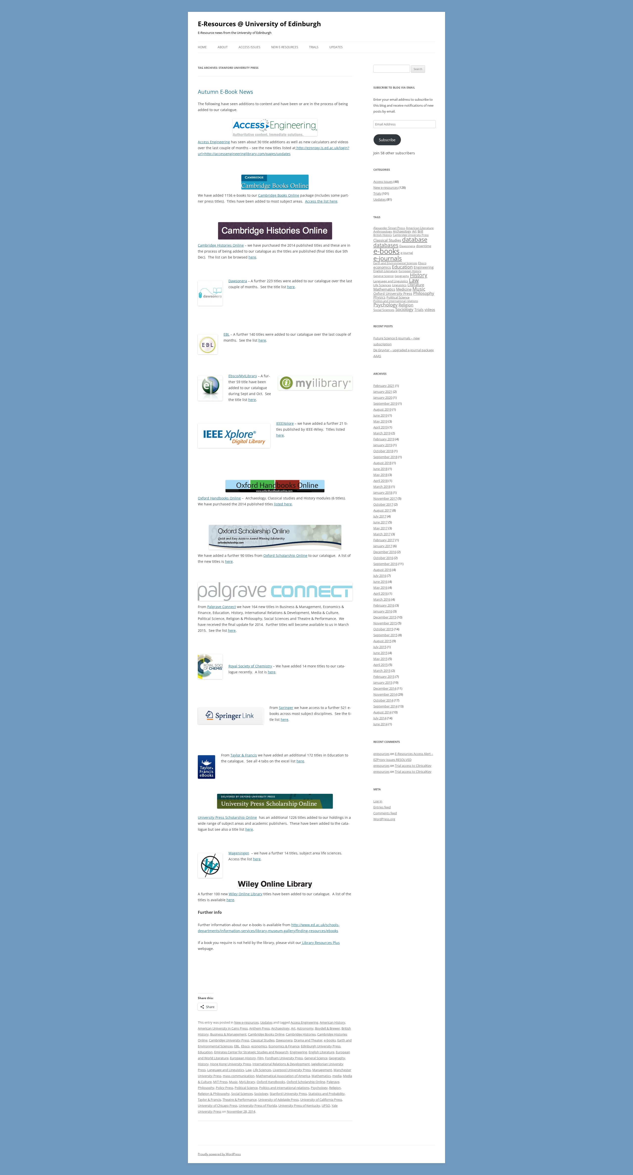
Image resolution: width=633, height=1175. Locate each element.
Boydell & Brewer (327, 1028)
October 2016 (383, 558)
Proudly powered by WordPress (219, 1154)
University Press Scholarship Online (227, 817)
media (336, 1076)
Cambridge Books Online (278, 195)
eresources (381, 754)
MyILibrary (247, 1082)
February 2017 (383, 540)
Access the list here (321, 201)
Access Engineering (214, 142)
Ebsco (245, 1046)
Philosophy (206, 1087)
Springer (286, 707)
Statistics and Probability (326, 1093)
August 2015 (382, 641)
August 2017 (382, 510)
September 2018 (385, 457)
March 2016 (381, 599)
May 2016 (380, 587)
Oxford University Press (392, 293)
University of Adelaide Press (278, 1099)
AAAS (377, 356)
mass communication (238, 1076)
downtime (423, 246)
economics (259, 1046)
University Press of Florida (258, 1105)
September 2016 (385, 564)
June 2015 (380, 653)
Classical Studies (262, 1040)
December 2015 (384, 617)
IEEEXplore (285, 423)
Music (233, 1082)
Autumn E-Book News (225, 91)
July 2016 (379, 575)
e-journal (407, 253)
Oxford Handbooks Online (219, 498)
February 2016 (383, 605)
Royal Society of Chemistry (250, 666)
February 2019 (383, 439)
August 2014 (382, 712)
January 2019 (382, 445)
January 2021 (382, 391)
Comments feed (385, 813)
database (414, 239)
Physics (379, 297)
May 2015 (380, 659)
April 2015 (380, 664)
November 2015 (385, 623)
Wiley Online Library (245, 894)
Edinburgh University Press (320, 1046)
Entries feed (382, 807)
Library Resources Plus (320, 942)
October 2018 (383, 451)
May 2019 (380, 421)
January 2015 (382, 682)
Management (322, 1070)
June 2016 (380, 581)
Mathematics (321, 1076)
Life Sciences (262, 1070)
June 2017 (380, 522)
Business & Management (228, 1034)
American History (332, 1022)
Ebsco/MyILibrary (242, 376)
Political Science (246, 1087)
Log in (377, 801)
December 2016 (384, 552)
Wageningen (238, 853)
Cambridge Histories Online (221, 245)
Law (248, 1070)
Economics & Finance (284, 1046)
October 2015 (383, 629)
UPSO (326, 1105)
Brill (420, 231)
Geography (337, 1058)
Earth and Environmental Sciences (395, 263)
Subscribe (387, 139)
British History (382, 235)
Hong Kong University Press (230, 1064)
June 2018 (380, 469)
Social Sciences (242, 1093)
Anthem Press (259, 1028)
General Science (315, 1058)
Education (205, 1052)
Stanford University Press (288, 1093)
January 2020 (382, 397)
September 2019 (385, 403)
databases (385, 245)
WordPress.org (384, 819)
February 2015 (383, 676)
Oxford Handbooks (271, 1082)
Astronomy (305, 1028)
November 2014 (385, 694)
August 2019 (382, 409)
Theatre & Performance (240, 1099)
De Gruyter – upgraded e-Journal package (403, 350)
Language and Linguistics (225, 1070)
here (252, 257)
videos (430, 309)
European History (243, 1058)
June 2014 (380, 724)
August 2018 (382, 463)
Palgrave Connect (221, 606)
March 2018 (381, 486)
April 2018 (380, 480)
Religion (335, 1087)
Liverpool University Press (292, 1070)
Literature (415, 284)
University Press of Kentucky (299, 1105)
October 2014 (383, 700)
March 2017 (381, 534)
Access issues (249, 47)
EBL (226, 334)
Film (260, 1058)
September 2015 (385, 635)
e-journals (387, 258)
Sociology (261, 1093)
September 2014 (385, 706)
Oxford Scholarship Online (285, 555)
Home (202, 47)
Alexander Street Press (389, 228)
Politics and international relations (284, 1087)
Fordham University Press (284, 1058)
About (223, 47)
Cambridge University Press (229, 1040)
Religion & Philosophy (214, 1093)
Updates (336, 47)
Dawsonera (237, 281)
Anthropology (382, 231)
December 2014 (384, 688)
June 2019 (380, 415)
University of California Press (321, 1099)
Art (293, 1028)
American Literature (420, 228)
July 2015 (379, 647)
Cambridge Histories (301, 1034)
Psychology (319, 1087)
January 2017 (382, 546)
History (203, 1064)
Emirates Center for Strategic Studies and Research (251, 1052)
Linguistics (399, 285)
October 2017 (383, 504)
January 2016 (382, 611)
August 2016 (382, 569)
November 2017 (385, 498)
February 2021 (383, 385)
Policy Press (224, 1087)
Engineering (298, 1052)
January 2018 (382, 492)
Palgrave (333, 1082)
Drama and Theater (308, 1040)
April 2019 (380, 427)
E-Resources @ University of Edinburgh (259, 23)
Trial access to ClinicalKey (413, 765)
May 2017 (380, 528)
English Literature (321, 1052)
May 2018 (380, 474)
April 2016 (380, 593)
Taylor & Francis (243, 755)
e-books (330, 1040)
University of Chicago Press (217, 1105)
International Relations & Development (281, 1064)
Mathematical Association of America (283, 1076)
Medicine (403, 289)
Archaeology (280, 1028)
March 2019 (381, 433)
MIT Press (220, 1082)
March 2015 (381, 670)
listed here (283, 504)
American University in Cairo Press (223, 1028)
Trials (313, 47)
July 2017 (379, 516)
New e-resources (284, 47)
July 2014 (379, 718)
